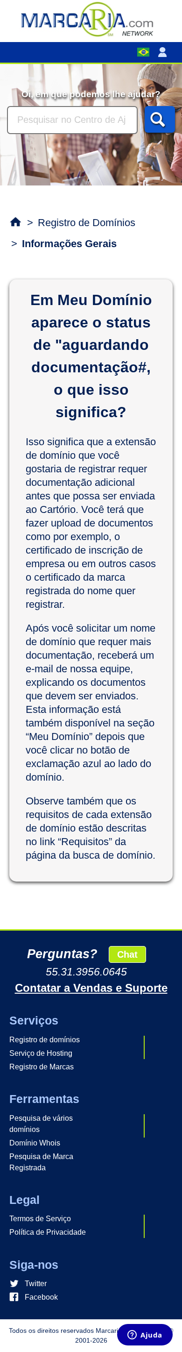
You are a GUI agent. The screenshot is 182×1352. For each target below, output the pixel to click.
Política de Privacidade (47, 1232)
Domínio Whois (34, 1143)
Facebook (41, 1297)
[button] (164, 52)
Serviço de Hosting (40, 1053)
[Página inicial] (91, 18)
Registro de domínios (44, 1040)
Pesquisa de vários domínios (41, 1123)
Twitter (36, 1284)
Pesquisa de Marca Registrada (41, 1162)
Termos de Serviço (40, 1219)
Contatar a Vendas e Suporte (91, 988)
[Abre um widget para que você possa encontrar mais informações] (145, 1335)
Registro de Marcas (41, 1067)
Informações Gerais (69, 243)
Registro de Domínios (86, 222)
